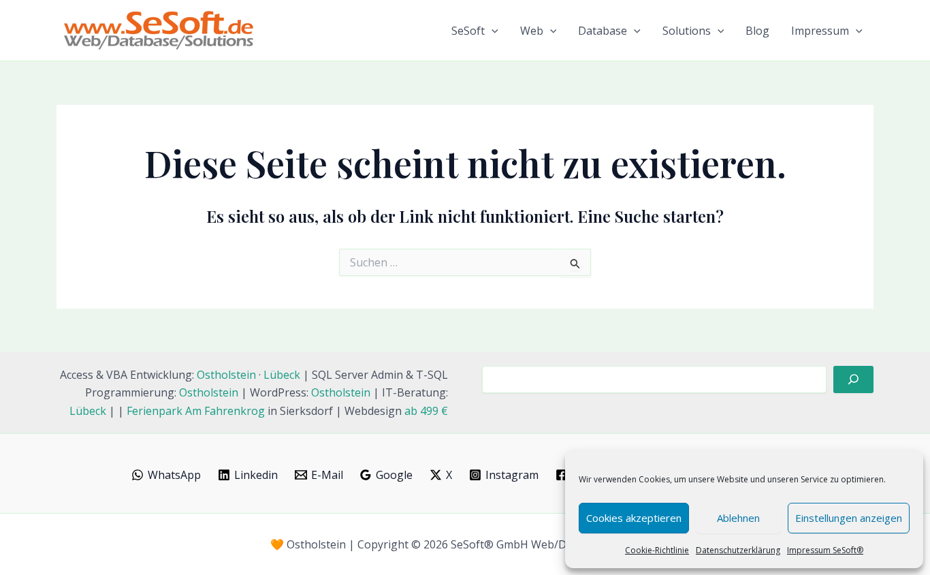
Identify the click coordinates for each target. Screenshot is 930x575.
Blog (757, 30)
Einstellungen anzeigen (848, 518)
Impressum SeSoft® (825, 550)
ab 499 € (426, 410)
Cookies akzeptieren (634, 518)
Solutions (686, 30)
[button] (491, 30)
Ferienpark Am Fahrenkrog (196, 410)
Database (602, 30)
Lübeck (281, 374)
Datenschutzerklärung (738, 550)
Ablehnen (738, 518)
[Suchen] (853, 379)
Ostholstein (226, 374)
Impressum (820, 30)
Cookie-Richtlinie (657, 550)
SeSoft (468, 30)
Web (531, 30)
